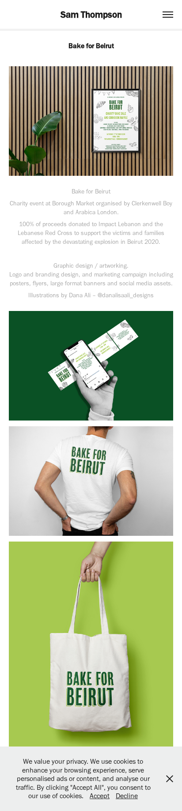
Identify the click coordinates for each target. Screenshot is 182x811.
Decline (127, 796)
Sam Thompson (91, 14)
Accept (100, 796)
